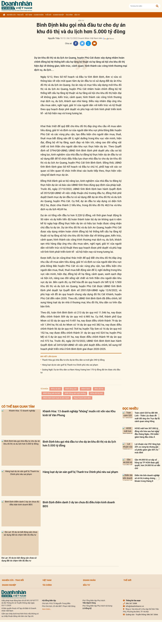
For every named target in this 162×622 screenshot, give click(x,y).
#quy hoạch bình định (82, 398)
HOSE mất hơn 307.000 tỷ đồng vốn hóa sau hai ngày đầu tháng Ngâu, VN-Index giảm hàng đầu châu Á (147, 432)
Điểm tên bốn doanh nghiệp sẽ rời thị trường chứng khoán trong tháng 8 (147, 478)
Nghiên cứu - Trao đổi (15, 15)
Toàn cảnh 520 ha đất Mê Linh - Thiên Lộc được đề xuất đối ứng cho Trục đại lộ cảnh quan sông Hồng (147, 417)
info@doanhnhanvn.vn (135, 606)
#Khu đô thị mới (96, 393)
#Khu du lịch (56, 389)
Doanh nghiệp (58, 15)
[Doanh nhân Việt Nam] (14, 594)
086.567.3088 (131, 603)
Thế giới (48, 15)
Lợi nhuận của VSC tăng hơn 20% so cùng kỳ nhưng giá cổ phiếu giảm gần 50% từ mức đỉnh (147, 448)
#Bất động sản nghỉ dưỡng (75, 393)
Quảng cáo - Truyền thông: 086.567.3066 (142, 615)
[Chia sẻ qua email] (94, 43)
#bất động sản (71, 389)
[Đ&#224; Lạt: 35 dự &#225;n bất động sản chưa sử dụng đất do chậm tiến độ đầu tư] (20, 543)
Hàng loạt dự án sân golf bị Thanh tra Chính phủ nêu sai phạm (70, 364)
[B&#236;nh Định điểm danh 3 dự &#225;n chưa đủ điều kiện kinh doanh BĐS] (21, 513)
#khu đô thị (98, 389)
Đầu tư (77, 15)
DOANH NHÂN (38, 15)
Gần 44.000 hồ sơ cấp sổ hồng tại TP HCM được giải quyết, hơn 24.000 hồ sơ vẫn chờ (147, 463)
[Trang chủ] (4, 14)
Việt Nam (28, 15)
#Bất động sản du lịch (51, 393)
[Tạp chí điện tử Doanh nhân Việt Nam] (17, 5)
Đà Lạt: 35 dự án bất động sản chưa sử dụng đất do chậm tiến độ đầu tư (19, 559)
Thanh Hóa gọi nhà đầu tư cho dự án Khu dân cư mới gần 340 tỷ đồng (73, 359)
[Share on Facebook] (75, 43)
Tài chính (69, 15)
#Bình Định (85, 389)
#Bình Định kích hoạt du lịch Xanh (56, 398)
